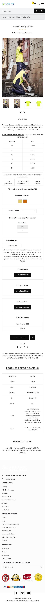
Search (39, 11)
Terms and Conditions (9, 500)
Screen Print (23, 302)
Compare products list (9, 527)
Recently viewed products (10, 524)
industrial (22, 450)
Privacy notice (6, 497)
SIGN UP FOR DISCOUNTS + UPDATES (16, 563)
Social (22, 344)
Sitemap (4, 487)
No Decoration (23, 318)
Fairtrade (4, 541)
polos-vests (34, 450)
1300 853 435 (10, 479)
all (34, 448)
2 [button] (24, 112)
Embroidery (23, 269)
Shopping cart (6, 558)
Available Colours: (22, 196)
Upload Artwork (12, 240)
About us (5, 503)
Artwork (4, 493)
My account (5, 549)
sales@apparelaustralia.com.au (15, 475)
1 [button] (21, 112)
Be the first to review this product (22, 33)
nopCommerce (26, 598)
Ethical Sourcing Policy (9, 537)
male (6, 448)
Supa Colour (23, 286)
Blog (3, 521)
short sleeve (18, 448)
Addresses (5, 555)
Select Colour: (14, 211)
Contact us (5, 510)
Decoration (5, 506)
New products (6, 531)
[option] (6, 103)
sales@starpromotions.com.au (14, 257)
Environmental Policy (8, 534)
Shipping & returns (8, 490)
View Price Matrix (22, 275)
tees (27, 448)
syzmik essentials (9, 450)
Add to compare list (32, 337)
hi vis (21, 452)
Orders (4, 552)
